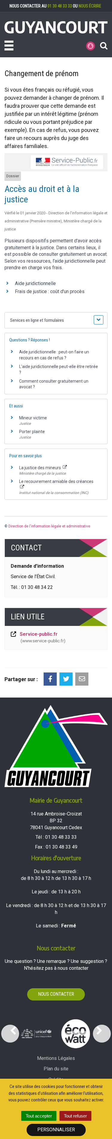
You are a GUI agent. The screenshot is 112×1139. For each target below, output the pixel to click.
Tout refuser (75, 1115)
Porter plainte (32, 431)
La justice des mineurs (40, 467)
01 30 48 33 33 (59, 6)
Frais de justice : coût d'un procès (50, 291)
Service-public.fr (42, 637)
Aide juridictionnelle (35, 283)
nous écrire (90, 6)
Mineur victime (33, 417)
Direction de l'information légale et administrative (49, 526)
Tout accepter (39, 1115)
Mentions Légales (56, 1058)
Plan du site (56, 1069)
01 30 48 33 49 (61, 847)
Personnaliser (56, 1129)
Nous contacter (56, 994)
